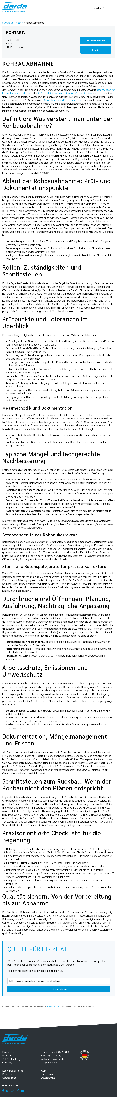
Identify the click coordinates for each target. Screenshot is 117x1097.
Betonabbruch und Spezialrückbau (62, 100)
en (104, 7)
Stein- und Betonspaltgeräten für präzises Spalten (64, 93)
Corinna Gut (53, 1006)
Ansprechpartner (96, 40)
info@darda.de (49, 1062)
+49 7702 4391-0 (60, 1052)
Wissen (19, 22)
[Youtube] (12, 1090)
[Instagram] (7, 1090)
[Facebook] (3, 1090)
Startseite (7, 22)
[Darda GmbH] (15, 7)
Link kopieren (59, 989)
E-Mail (95, 49)
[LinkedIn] (22, 1090)
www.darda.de (59, 1059)
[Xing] (17, 1090)
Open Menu (112, 7)
